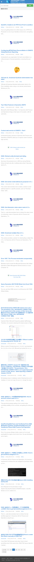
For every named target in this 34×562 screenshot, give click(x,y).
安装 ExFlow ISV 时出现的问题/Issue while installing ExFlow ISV (17, 481)
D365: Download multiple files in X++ (12, 233)
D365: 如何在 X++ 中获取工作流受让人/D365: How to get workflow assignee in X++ (17, 453)
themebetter (13, 560)
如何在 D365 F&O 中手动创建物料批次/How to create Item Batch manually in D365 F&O (17, 535)
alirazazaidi (3, 343)
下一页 (4, 552)
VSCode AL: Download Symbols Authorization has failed (17, 78)
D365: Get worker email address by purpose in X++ (17, 182)
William (2, 27)
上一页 (4, 549)
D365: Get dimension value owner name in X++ (15, 207)
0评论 (21, 27)
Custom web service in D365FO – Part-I (13, 130)
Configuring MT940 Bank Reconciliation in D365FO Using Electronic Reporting (17, 51)
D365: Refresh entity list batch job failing (13, 156)
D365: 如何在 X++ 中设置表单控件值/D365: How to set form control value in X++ (16, 397)
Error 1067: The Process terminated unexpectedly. (16, 258)
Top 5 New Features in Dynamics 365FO (13, 105)
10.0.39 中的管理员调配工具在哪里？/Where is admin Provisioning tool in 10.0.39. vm (17, 340)
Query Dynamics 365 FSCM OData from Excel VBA (17, 284)
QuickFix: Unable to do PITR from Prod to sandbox (17, 25)
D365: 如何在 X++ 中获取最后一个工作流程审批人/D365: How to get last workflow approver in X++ (16, 508)
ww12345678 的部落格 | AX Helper (17, 1)
